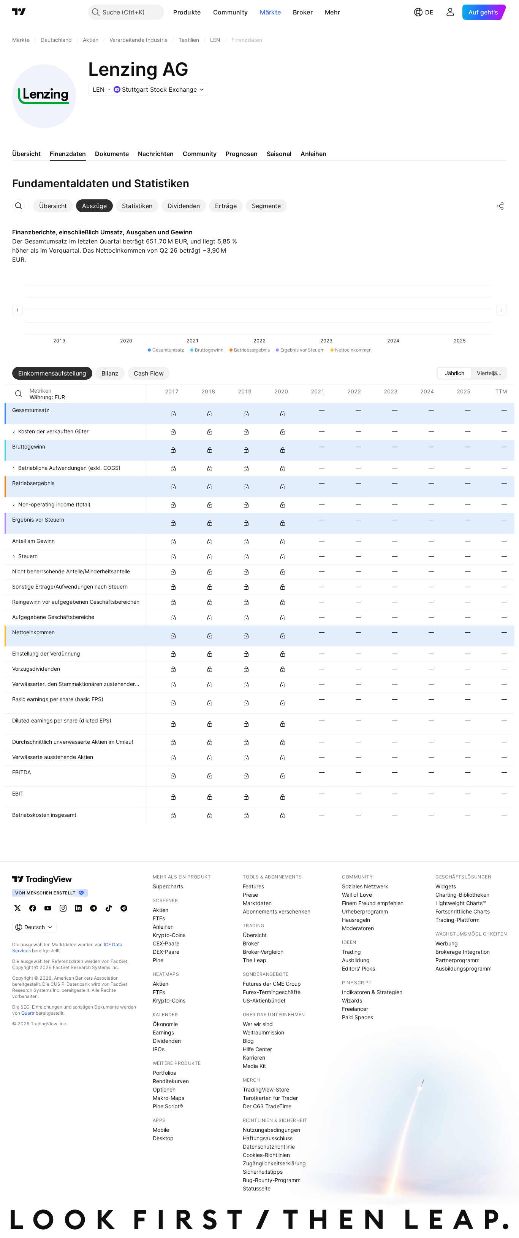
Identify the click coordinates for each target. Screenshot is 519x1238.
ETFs (159, 918)
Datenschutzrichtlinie (269, 1146)
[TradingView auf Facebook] (32, 908)
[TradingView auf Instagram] (63, 908)
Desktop (163, 1138)
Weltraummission (263, 1032)
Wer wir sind (258, 1024)
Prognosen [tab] (242, 154)
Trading (351, 951)
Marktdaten (257, 903)
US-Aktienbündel (264, 1000)
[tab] (53, 205)
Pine (158, 960)
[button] (206, 12)
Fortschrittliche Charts (462, 911)
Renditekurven (171, 1081)
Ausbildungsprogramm (463, 968)
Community (230, 12)
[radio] (454, 373)
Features (253, 886)
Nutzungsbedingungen (271, 1130)
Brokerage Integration (462, 951)
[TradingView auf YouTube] (48, 908)
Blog (248, 1041)
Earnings (163, 1032)
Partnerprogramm (457, 960)
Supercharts (168, 886)
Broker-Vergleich (263, 951)
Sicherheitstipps (263, 1171)
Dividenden (167, 1041)
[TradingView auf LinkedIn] (78, 908)
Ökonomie (165, 1024)
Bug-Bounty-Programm (272, 1180)
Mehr (332, 12)
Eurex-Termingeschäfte (272, 992)
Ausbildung (356, 960)
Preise (250, 894)
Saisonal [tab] (279, 154)
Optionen (164, 1089)
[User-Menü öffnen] (450, 12)
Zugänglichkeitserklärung (274, 1163)
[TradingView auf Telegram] (93, 908)
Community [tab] (200, 154)
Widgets (445, 886)
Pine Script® (168, 1106)
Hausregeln (356, 920)
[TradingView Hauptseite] (19, 12)
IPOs (159, 1049)
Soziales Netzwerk (365, 886)
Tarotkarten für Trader (270, 1098)
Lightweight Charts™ (460, 903)
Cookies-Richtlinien (266, 1155)
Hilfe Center (257, 1049)
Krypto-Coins (169, 935)
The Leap (254, 960)
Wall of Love (357, 894)
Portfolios (164, 1072)
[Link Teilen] (500, 205)
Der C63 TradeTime (267, 1106)
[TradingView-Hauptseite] (42, 879)
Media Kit (254, 1066)
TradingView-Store (266, 1089)
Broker (303, 12)
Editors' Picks (358, 968)
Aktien (160, 910)
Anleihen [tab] (313, 154)
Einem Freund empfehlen (372, 903)
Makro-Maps (168, 1098)
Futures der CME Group (272, 983)
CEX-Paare (166, 943)
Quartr (28, 1013)
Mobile (161, 1130)
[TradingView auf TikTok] (108, 908)
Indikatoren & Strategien (372, 992)
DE (429, 12)
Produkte (187, 12)
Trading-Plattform (457, 920)
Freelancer (355, 1009)
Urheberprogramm (365, 911)
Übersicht (255, 935)
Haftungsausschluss (268, 1138)
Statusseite (257, 1188)
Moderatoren (358, 928)
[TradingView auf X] (17, 908)
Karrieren (254, 1057)
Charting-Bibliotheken (462, 894)
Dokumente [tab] (112, 154)
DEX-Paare (166, 951)
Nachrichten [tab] (156, 154)
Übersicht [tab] (26, 154)
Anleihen (163, 926)
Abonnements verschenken (276, 911)
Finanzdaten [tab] (68, 154)
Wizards (352, 1000)
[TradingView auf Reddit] (124, 908)
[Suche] (18, 393)
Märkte (270, 12)
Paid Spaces (357, 1017)
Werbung (446, 943)
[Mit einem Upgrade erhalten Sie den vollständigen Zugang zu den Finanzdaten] (173, 413)
